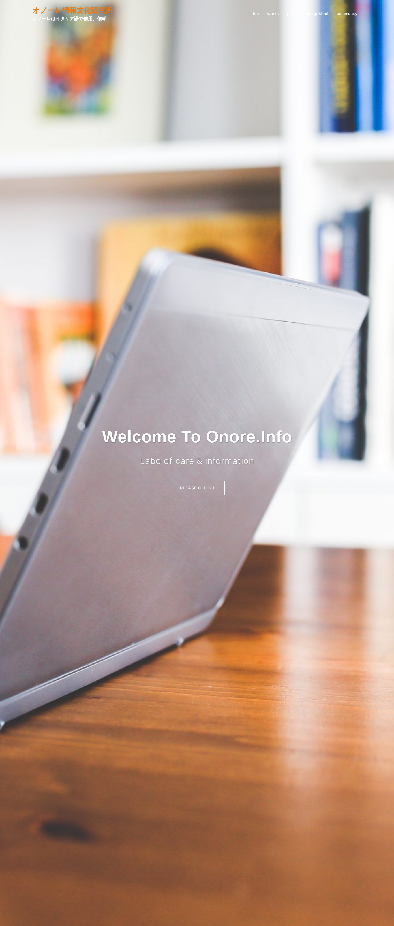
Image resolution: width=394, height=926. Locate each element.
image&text (318, 13)
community (347, 13)
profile (293, 13)
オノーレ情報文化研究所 (73, 10)
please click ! (197, 487)
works (273, 13)
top (256, 13)
